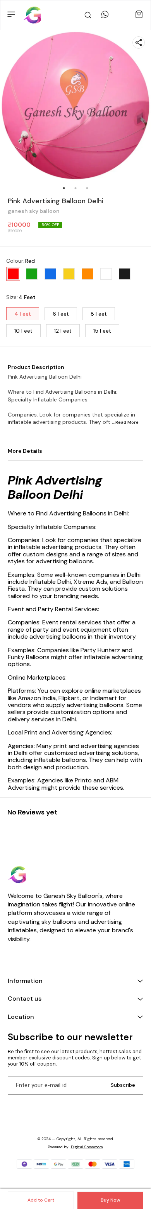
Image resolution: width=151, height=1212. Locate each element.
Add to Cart (40, 1200)
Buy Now (110, 1200)
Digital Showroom (87, 1146)
